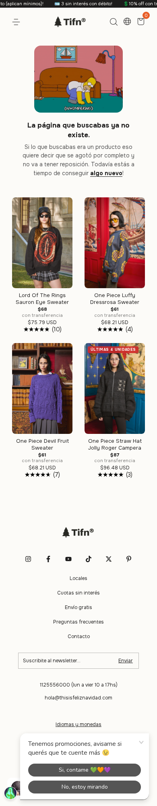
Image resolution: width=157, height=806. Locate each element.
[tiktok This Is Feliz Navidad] (88, 559)
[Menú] (17, 22)
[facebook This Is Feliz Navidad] (48, 559)
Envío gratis (78, 607)
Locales (78, 578)
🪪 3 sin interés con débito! (71, 3)
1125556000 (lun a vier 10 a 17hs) (79, 685)
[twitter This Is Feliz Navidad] (108, 559)
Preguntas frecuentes (78, 622)
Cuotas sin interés (78, 593)
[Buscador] (113, 22)
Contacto (79, 636)
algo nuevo (106, 173)
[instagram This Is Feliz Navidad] (28, 559)
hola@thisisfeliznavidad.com (78, 698)
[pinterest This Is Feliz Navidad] (129, 559)
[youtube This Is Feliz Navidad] (68, 559)
